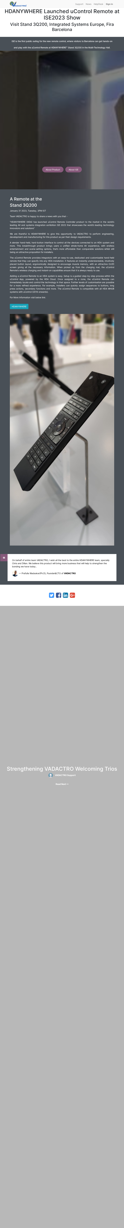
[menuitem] (79, 4)
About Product (53, 169)
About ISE (73, 169)
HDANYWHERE (19, 306)
